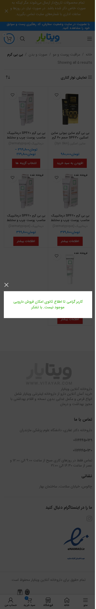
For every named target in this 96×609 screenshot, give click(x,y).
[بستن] (6, 284)
